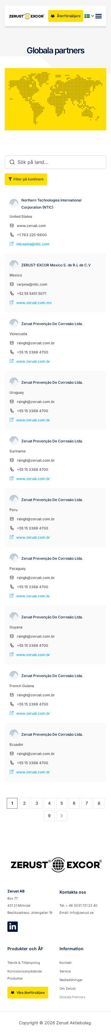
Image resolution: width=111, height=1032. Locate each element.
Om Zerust (67, 988)
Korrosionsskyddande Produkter (24, 974)
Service (65, 971)
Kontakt (65, 963)
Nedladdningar (71, 980)
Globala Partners (72, 997)
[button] (98, 16)
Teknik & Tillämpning (23, 963)
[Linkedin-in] (12, 926)
